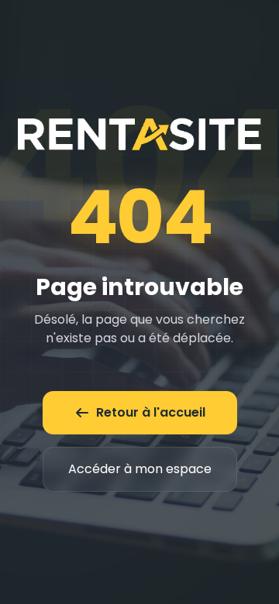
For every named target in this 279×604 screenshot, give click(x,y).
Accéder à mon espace (140, 469)
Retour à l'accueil (150, 412)
